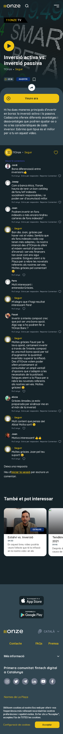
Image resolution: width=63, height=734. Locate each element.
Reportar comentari (48, 176)
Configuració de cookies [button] (16, 724)
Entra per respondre (29, 176)
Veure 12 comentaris (15, 161)
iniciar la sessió (20, 472)
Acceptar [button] (47, 724)
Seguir (19, 69)
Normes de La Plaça (16, 697)
